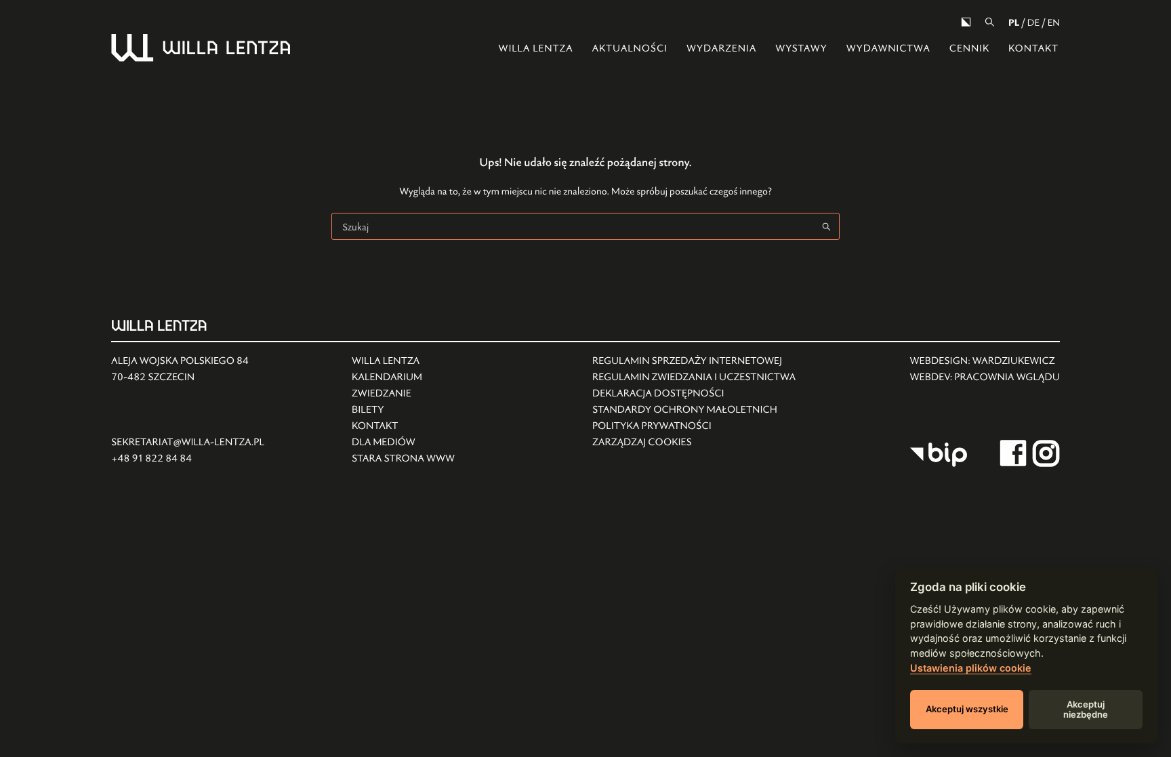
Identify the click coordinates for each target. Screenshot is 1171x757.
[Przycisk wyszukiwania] (826, 226)
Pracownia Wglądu (1007, 377)
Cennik (969, 48)
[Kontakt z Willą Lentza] (403, 426)
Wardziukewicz (1013, 360)
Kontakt (1033, 48)
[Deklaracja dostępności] (694, 394)
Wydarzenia (721, 48)
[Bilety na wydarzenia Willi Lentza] (403, 410)
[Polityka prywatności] (694, 426)
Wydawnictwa (888, 48)
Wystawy (801, 48)
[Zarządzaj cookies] (694, 442)
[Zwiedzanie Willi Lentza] (403, 394)
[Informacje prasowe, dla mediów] (403, 442)
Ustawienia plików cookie (970, 668)
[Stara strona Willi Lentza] (403, 459)
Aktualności (629, 48)
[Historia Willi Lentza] (403, 361)
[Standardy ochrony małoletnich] (694, 410)
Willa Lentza (536, 48)
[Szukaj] (990, 22)
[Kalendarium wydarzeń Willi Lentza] (403, 377)
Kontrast (966, 22)
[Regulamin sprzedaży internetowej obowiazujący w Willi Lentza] (694, 361)
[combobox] (572, 226)
